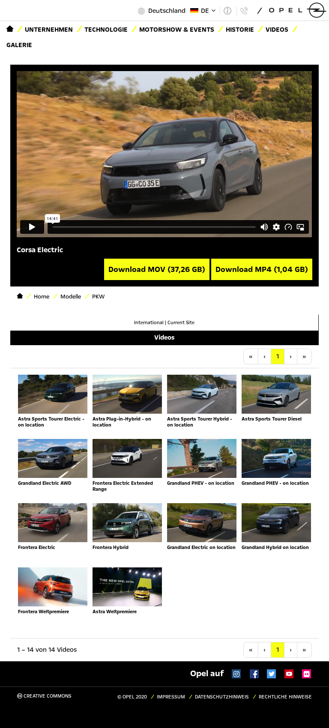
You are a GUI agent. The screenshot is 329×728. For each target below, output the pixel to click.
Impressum (171, 697)
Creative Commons (47, 696)
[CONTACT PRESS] (243, 10)
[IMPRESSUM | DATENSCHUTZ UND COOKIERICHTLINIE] (227, 10)
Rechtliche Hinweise (285, 697)
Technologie (106, 29)
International (149, 322)
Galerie (19, 45)
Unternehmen (49, 29)
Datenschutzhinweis (222, 697)
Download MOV (156, 269)
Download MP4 (261, 269)
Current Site (180, 322)
